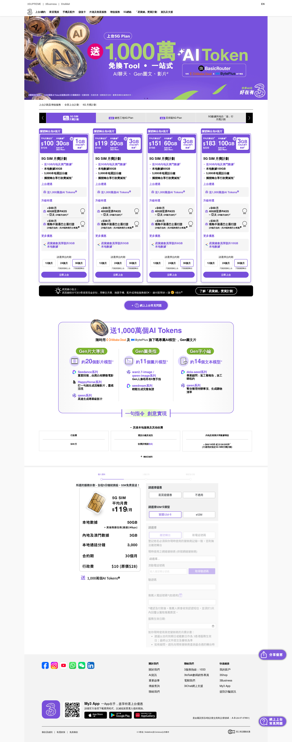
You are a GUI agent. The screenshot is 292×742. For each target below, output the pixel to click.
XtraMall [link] (65, 4)
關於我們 (154, 669)
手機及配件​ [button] (69, 12)
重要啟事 (154, 680)
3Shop (224, 675)
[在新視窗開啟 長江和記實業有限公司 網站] (239, 732)
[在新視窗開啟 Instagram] (54, 666)
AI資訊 (153, 675)
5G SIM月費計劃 (71, 118)
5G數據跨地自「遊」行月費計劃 (220, 118)
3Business (226, 680)
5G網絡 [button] (127, 12)
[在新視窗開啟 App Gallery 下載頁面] (145, 715)
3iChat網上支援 (193, 686)
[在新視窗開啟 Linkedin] (90, 666)
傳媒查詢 (154, 686)
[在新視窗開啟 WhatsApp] (72, 666)
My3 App (225, 686)
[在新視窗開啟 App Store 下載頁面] (95, 715)
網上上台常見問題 (150, 305)
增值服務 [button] (115, 12)
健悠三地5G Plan (121, 117)
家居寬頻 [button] (54, 12)
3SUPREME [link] (34, 4)
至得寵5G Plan (171, 117)
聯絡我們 (154, 691)
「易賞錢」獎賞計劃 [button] (146, 12)
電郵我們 (189, 680)
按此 (151, 443)
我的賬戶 (225, 669)
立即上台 (64, 274)
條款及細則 (148, 456)
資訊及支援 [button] (167, 12)
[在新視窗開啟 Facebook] (45, 666)
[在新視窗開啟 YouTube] (63, 666)
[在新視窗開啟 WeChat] (81, 666)
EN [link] (263, 4)
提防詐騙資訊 (228, 691)
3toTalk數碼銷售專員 (196, 675)
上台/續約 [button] (40, 12)
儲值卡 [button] (82, 12)
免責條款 (74, 731)
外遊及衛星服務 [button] (97, 12)
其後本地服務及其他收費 (148, 427)
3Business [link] (51, 4)
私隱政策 (61, 731)
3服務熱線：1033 (194, 669)
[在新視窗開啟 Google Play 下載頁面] (120, 715)
